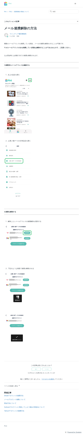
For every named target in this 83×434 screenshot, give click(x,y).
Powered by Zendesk (74, 432)
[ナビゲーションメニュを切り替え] (75, 3)
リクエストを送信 (48, 379)
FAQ (10, 11)
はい (36, 369)
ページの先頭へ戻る (11, 386)
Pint (5, 11)
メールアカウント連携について (14, 399)
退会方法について (10, 403)
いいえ (47, 369)
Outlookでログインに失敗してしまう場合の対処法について (24, 407)
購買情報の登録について (21, 11)
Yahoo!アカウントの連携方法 (14, 411)
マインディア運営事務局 (18, 34)
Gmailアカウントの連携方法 (13, 396)
